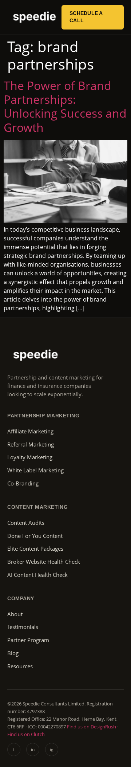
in (33, 749)
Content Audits (25, 522)
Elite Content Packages (35, 548)
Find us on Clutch (26, 734)
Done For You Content (35, 535)
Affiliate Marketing (30, 431)
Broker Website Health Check (43, 561)
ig (51, 749)
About (15, 614)
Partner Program (28, 640)
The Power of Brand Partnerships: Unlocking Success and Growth (65, 106)
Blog (13, 653)
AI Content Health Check (37, 574)
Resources (20, 666)
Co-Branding (23, 483)
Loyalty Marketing (29, 457)
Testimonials (22, 627)
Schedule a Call (86, 17)
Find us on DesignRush (91, 726)
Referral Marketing (30, 444)
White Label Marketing (35, 470)
